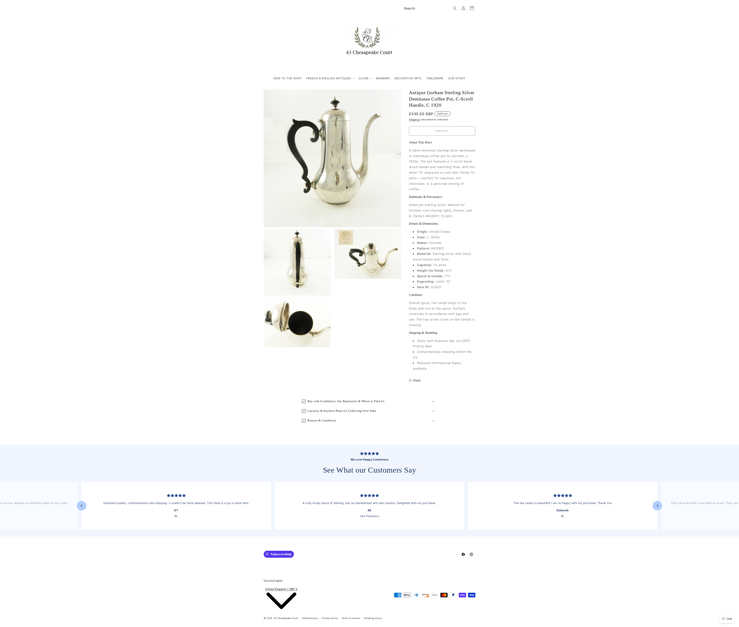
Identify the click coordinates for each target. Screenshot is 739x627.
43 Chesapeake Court (286, 618)
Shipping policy (373, 618)
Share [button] (417, 380)
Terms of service (351, 618)
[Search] (455, 8)
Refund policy (310, 618)
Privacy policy (330, 618)
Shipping (414, 119)
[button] (330, 78)
